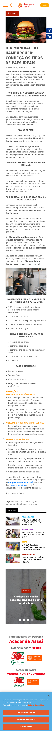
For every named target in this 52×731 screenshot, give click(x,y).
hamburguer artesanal (27, 504)
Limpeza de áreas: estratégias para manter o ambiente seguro (33, 547)
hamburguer (11, 504)
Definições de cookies (26, 712)
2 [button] (24, 620)
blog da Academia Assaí (20, 482)
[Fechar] (49, 696)
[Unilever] (34, 658)
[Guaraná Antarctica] (17, 658)
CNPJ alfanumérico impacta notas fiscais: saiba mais (32, 522)
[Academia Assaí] (26, 5)
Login (44, 5)
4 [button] (32, 620)
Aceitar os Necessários (26, 719)
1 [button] (20, 620)
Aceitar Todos (26, 727)
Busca (12, 5)
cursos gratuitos (18, 485)
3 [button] (28, 620)
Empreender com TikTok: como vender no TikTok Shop (33, 534)
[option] (26, 596)
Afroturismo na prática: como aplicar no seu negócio (33, 559)
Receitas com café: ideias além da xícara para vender (26, 600)
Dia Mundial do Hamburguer (24, 501)
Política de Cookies (36, 705)
